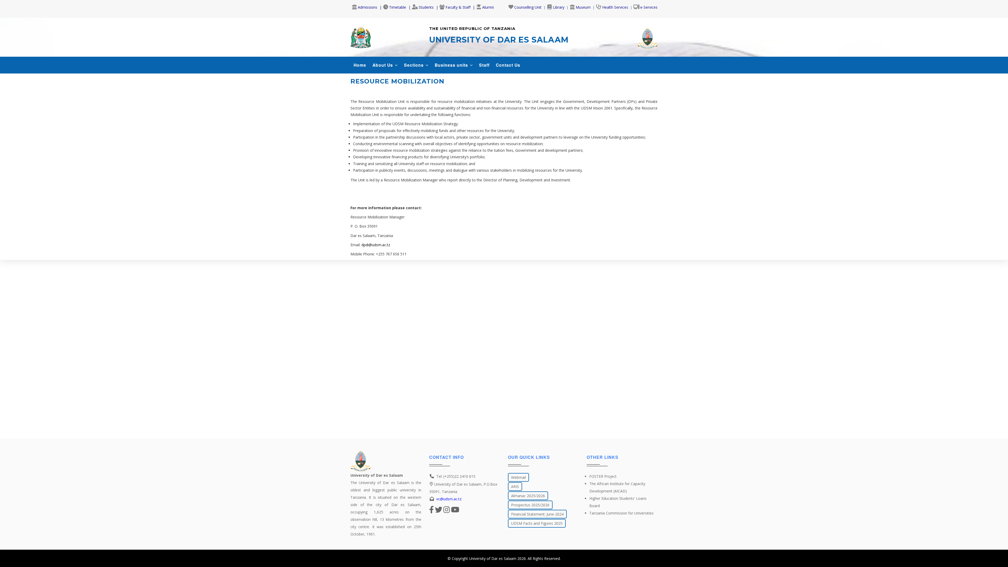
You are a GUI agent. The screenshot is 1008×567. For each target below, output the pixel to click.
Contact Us (508, 65)
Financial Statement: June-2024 (537, 514)
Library (558, 7)
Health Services (615, 7)
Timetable (397, 7)
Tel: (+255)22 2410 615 (455, 476)
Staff (484, 65)
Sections (414, 65)
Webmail (518, 477)
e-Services (649, 7)
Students (426, 7)
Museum (583, 7)
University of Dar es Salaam (492, 558)
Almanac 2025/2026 (528, 495)
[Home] (360, 36)
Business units (452, 65)
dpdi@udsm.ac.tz (375, 244)
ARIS (515, 486)
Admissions (367, 7)
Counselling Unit (528, 7)
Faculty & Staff (457, 7)
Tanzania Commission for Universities (621, 513)
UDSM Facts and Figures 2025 (537, 523)
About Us (383, 65)
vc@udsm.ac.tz (448, 498)
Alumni (488, 7)
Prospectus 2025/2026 (530, 504)
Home (360, 65)
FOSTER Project (603, 476)
